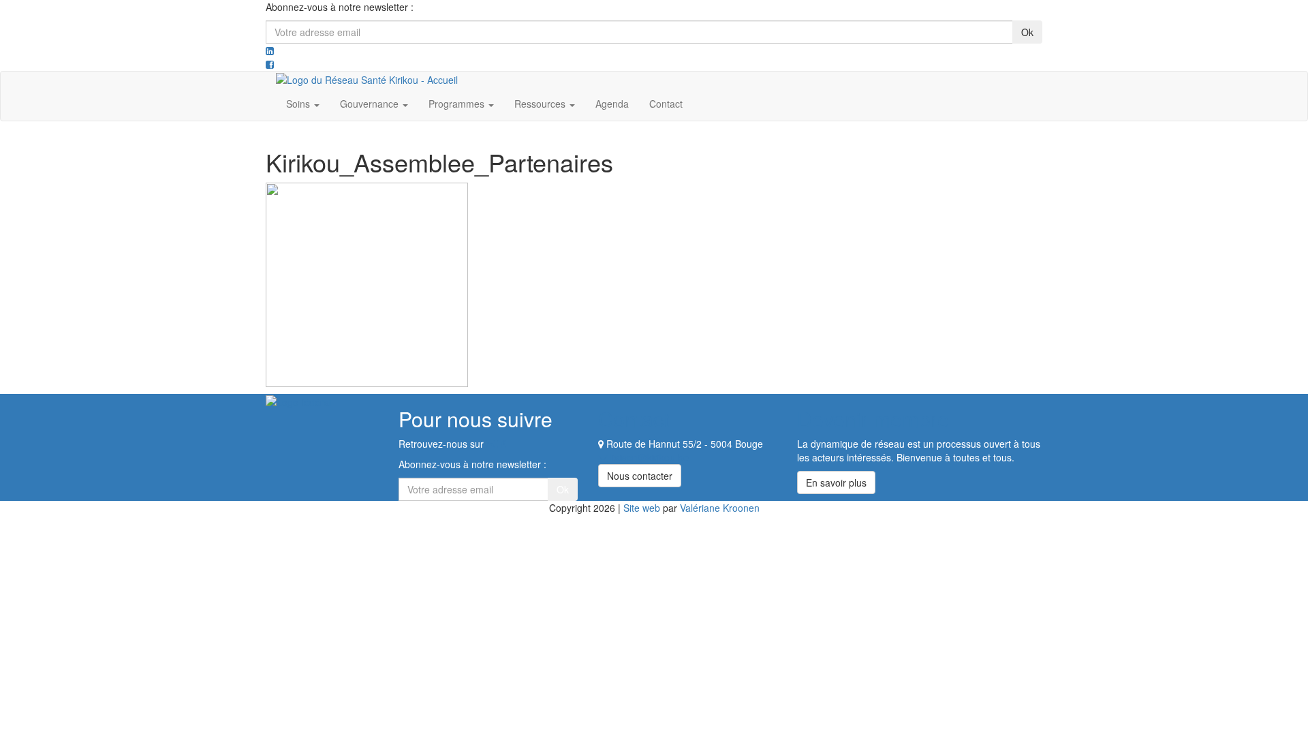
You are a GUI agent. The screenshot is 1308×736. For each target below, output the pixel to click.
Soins (299, 103)
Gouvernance (370, 103)
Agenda (612, 103)
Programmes (458, 103)
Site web (641, 508)
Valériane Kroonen (720, 508)
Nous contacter (639, 475)
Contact (666, 103)
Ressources (541, 103)
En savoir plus (836, 482)
